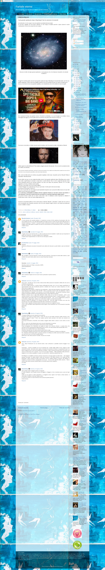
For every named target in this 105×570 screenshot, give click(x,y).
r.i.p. (76, 239)
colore (82, 200)
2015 (75, 70)
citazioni (41, 212)
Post (76, 41)
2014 (75, 71)
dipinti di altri (77, 208)
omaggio (75, 233)
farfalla (85, 212)
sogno (81, 246)
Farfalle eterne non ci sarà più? (82, 298)
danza (82, 205)
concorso (75, 201)
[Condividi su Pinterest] (46, 210)
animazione (84, 191)
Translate (79, 19)
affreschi (75, 188)
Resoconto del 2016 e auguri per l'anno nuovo (82, 359)
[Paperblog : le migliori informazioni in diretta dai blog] (76, 263)
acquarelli (82, 186)
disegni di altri (78, 209)
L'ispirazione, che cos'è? (80, 102)
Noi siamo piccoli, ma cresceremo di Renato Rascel (83, 323)
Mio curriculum (38, 14)
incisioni (83, 220)
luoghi (82, 226)
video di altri (49, 212)
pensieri (75, 235)
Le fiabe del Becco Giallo (81, 493)
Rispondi (24, 227)
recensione (80, 240)
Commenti (77, 43)
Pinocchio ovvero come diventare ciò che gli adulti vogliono (82, 504)
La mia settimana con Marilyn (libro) (82, 286)
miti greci (82, 227)
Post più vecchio (65, 407)
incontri (74, 221)
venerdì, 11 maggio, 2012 (32, 263)
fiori (77, 215)
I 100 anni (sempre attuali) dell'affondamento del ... (80, 111)
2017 (75, 66)
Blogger (61, 566)
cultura (74, 205)
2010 (75, 127)
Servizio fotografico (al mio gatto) (82, 481)
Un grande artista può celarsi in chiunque (83, 347)
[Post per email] (39, 210)
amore (24, 212)
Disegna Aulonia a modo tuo (50, 14)
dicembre (78, 77)
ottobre (77, 81)
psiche (85, 237)
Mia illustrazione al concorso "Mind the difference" (80, 99)
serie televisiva (80, 245)
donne (85, 211)
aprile (77, 92)
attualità (85, 194)
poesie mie (77, 172)
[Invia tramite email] (41, 210)
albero (74, 189)
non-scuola (84, 171)
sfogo (74, 246)
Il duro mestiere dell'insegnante (79, 117)
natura (74, 232)
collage (77, 200)
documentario (76, 211)
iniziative (82, 221)
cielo (78, 198)
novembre (78, 79)
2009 (75, 129)
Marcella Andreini (26, 218)
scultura (74, 243)
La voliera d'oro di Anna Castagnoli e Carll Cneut (83, 372)
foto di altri (84, 215)
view (79, 271)
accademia (79, 165)
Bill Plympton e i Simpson (81, 107)
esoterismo (78, 212)
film (86, 214)
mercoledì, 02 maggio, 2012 (36, 231)
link (81, 225)
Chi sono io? (29, 14)
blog (77, 197)
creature (75, 204)
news (82, 232)
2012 (75, 75)
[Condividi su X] (44, 210)
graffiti (82, 218)
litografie (74, 226)
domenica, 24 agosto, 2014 (33, 280)
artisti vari (28, 212)
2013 (75, 73)
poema (83, 236)
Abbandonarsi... (82, 445)
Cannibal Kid (25, 242)
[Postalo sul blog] (42, 210)
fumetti (74, 218)
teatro (82, 249)
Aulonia (75, 162)
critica (45, 212)
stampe (81, 248)
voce (74, 252)
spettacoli (75, 248)
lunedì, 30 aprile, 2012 (36, 218)
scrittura (83, 242)
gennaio (78, 123)
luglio (77, 86)
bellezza (33, 212)
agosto (77, 84)
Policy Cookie (63, 14)
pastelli (82, 233)
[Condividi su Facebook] (45, 210)
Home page (21, 14)
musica (82, 230)
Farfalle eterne (24, 6)
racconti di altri (83, 239)
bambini (77, 195)
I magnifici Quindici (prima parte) (82, 335)
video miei (78, 174)
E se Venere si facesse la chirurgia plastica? (81, 105)
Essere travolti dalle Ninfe (82, 395)
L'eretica (80, 163)
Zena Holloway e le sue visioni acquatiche (82, 434)
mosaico (82, 229)
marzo (77, 119)
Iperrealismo (81, 410)
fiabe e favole (78, 214)
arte (77, 192)
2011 (75, 126)
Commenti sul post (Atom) (28, 410)
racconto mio (84, 172)
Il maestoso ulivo (79, 114)
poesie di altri (76, 237)
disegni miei (82, 167)
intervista (75, 223)
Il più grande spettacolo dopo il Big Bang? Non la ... (80, 95)
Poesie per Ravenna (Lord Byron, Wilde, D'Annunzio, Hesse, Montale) (79, 458)
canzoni (37, 212)
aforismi (82, 188)
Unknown (24, 280)
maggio (77, 90)
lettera (82, 223)
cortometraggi (80, 203)
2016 (75, 68)
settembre (78, 82)
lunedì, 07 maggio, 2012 (33, 242)
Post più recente (23, 407)
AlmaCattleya (25, 231)
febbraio (78, 121)
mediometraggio (75, 227)
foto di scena (80, 217)
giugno (77, 88)
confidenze (84, 201)
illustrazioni (76, 220)
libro (74, 224)
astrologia (78, 194)
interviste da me (78, 170)
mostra (74, 230)
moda (74, 229)
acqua (74, 186)
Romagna (85, 180)
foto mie (80, 168)
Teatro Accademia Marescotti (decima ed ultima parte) (81, 311)
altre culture (81, 189)
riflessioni (75, 242)
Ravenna (76, 180)
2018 (75, 64)
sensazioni (84, 243)
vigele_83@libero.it (77, 34)
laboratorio (75, 171)
